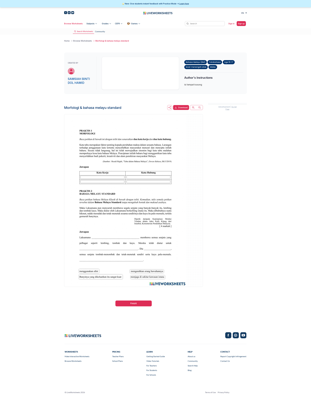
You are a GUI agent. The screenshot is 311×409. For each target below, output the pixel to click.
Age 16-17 (228, 62)
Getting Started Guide (155, 356)
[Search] (188, 23)
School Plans (117, 361)
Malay (213, 67)
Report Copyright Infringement (233, 356)
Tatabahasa (215, 62)
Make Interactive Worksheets (77, 356)
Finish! (133, 303)
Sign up (241, 23)
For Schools (151, 375)
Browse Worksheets (73, 23)
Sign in (231, 23)
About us (191, 356)
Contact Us (225, 361)
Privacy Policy (223, 392)
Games (134, 23)
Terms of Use (210, 392)
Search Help (193, 365)
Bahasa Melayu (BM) (195, 62)
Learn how (184, 3)
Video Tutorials (152, 361)
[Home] (157, 13)
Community (193, 361)
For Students (151, 370)
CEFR (117, 23)
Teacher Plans (118, 356)
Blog (189, 370)
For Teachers (151, 365)
